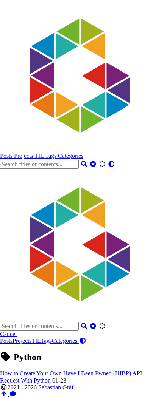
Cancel (8, 334)
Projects (24, 156)
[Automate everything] (75, 149)
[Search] (84, 164)
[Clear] (93, 164)
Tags (51, 156)
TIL (39, 156)
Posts (7, 156)
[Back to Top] (4, 394)
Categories (70, 156)
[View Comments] (13, 394)
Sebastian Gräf (55, 387)
